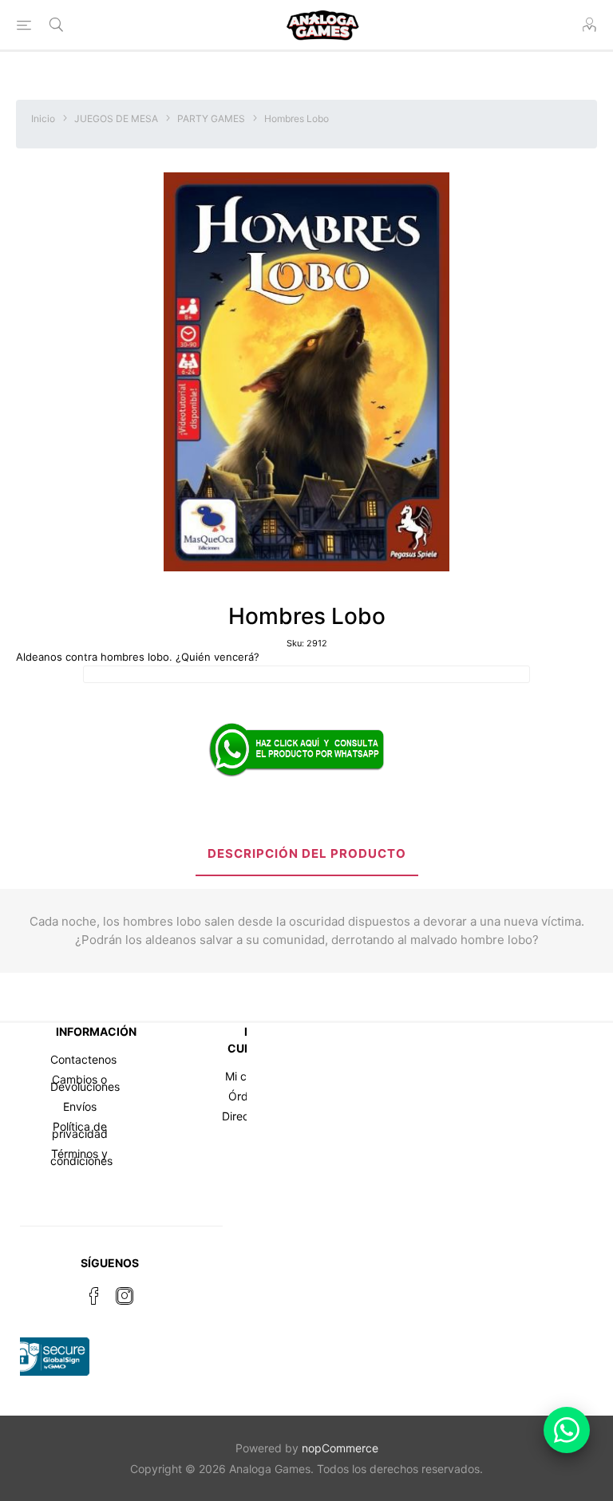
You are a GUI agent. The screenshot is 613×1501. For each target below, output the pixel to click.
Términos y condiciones (81, 1157)
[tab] (307, 855)
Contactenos (83, 1059)
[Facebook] (94, 1296)
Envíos (80, 1106)
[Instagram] (124, 1296)
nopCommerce (340, 1448)
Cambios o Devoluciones (85, 1082)
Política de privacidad (80, 1130)
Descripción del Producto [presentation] (307, 853)
